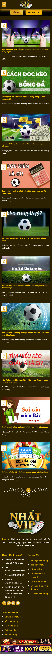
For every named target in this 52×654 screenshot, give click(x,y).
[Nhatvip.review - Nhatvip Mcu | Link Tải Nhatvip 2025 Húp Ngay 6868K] (26, 4)
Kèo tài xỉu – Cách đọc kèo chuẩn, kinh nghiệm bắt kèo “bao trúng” (24, 286)
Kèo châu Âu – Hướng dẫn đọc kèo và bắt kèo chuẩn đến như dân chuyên (25, 334)
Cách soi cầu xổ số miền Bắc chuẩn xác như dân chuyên (25, 427)
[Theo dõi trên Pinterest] (13, 603)
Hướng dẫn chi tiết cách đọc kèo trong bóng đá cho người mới (23, 97)
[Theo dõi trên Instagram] (9, 603)
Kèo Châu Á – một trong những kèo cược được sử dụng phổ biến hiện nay (25, 381)
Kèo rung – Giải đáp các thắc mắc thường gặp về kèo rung (24, 239)
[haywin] (26, 649)
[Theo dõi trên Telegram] (18, 603)
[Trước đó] (6, 490)
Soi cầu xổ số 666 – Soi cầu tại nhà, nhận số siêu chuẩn (25, 472)
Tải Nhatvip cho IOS (39, 581)
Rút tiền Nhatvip (38, 569)
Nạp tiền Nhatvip (38, 564)
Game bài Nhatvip (13, 616)
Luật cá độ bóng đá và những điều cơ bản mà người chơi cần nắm (25, 145)
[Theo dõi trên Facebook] (4, 603)
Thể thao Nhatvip (12, 630)
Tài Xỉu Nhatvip (11, 625)
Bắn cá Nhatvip (11, 621)
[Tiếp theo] (29, 494)
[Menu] (4, 4)
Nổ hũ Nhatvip (11, 634)
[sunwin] (26, 642)
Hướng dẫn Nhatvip (39, 560)
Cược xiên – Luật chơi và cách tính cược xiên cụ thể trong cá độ (24, 192)
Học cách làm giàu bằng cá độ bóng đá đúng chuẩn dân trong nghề (25, 50)
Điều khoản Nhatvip (39, 593)
